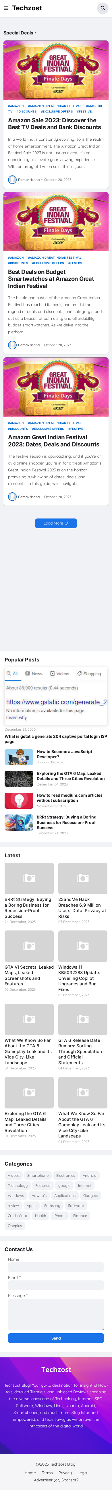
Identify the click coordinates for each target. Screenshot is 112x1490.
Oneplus (15, 1225)
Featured (43, 1185)
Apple (31, 1205)
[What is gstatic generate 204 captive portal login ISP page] (56, 696)
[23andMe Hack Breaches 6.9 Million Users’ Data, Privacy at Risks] (82, 878)
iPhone (59, 1215)
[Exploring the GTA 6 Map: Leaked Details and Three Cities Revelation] (19, 779)
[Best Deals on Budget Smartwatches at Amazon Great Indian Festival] (56, 221)
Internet (84, 1185)
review (13, 1205)
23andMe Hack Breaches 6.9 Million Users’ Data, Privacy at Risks (82, 908)
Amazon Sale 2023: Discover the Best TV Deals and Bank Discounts (54, 124)
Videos (14, 1175)
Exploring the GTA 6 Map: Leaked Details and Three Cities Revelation (71, 776)
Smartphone (38, 1175)
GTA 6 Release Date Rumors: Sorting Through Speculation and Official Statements (80, 1051)
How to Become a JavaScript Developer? (64, 754)
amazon (17, 106)
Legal (83, 1472)
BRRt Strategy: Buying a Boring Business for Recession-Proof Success (66, 822)
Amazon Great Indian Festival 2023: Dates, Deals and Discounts (53, 441)
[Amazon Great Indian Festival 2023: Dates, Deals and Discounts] (56, 387)
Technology (18, 1185)
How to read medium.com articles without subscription (70, 798)
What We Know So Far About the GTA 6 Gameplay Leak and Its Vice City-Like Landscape (28, 1051)
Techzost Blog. (63, 1464)
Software (76, 1205)
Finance (80, 1215)
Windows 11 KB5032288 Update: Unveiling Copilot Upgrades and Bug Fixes (79, 978)
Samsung (52, 1205)
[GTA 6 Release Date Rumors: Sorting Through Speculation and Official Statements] (82, 1019)
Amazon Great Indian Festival (56, 106)
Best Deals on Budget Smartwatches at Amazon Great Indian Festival (51, 278)
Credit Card (17, 1215)
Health (40, 1215)
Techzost (27, 8)
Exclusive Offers (58, 111)
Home (30, 1472)
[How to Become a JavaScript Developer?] (19, 757)
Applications (65, 1195)
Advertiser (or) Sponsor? (56, 1480)
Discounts (27, 111)
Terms (47, 1472)
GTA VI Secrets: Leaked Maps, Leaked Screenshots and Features (29, 975)
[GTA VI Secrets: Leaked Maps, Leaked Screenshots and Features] (29, 946)
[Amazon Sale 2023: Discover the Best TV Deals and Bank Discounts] (56, 70)
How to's (39, 1195)
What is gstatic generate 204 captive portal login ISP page (56, 739)
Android (89, 1175)
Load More (53, 523)
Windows (16, 1195)
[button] (7, 8)
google (64, 1185)
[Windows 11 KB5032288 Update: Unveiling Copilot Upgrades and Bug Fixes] (82, 946)
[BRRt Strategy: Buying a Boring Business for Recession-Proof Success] (19, 822)
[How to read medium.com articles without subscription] (19, 801)
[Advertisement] (56, 590)
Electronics (65, 1175)
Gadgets (90, 1195)
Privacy (65, 1472)
